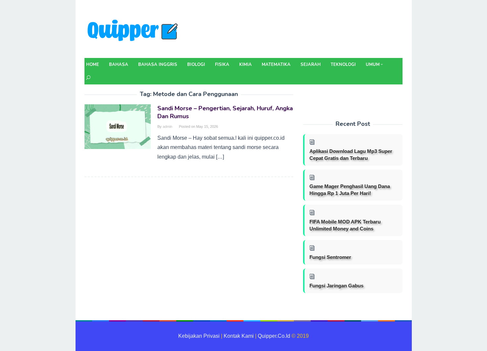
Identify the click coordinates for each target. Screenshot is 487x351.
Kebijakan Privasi (199, 336)
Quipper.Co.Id (274, 336)
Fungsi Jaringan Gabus (336, 285)
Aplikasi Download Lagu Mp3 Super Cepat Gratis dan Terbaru (350, 154)
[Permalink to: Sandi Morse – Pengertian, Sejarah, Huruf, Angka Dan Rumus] (117, 126)
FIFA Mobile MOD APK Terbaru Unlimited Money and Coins (345, 225)
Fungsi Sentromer (330, 257)
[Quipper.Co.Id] (134, 31)
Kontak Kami (239, 336)
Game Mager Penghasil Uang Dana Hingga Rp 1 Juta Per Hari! (349, 189)
